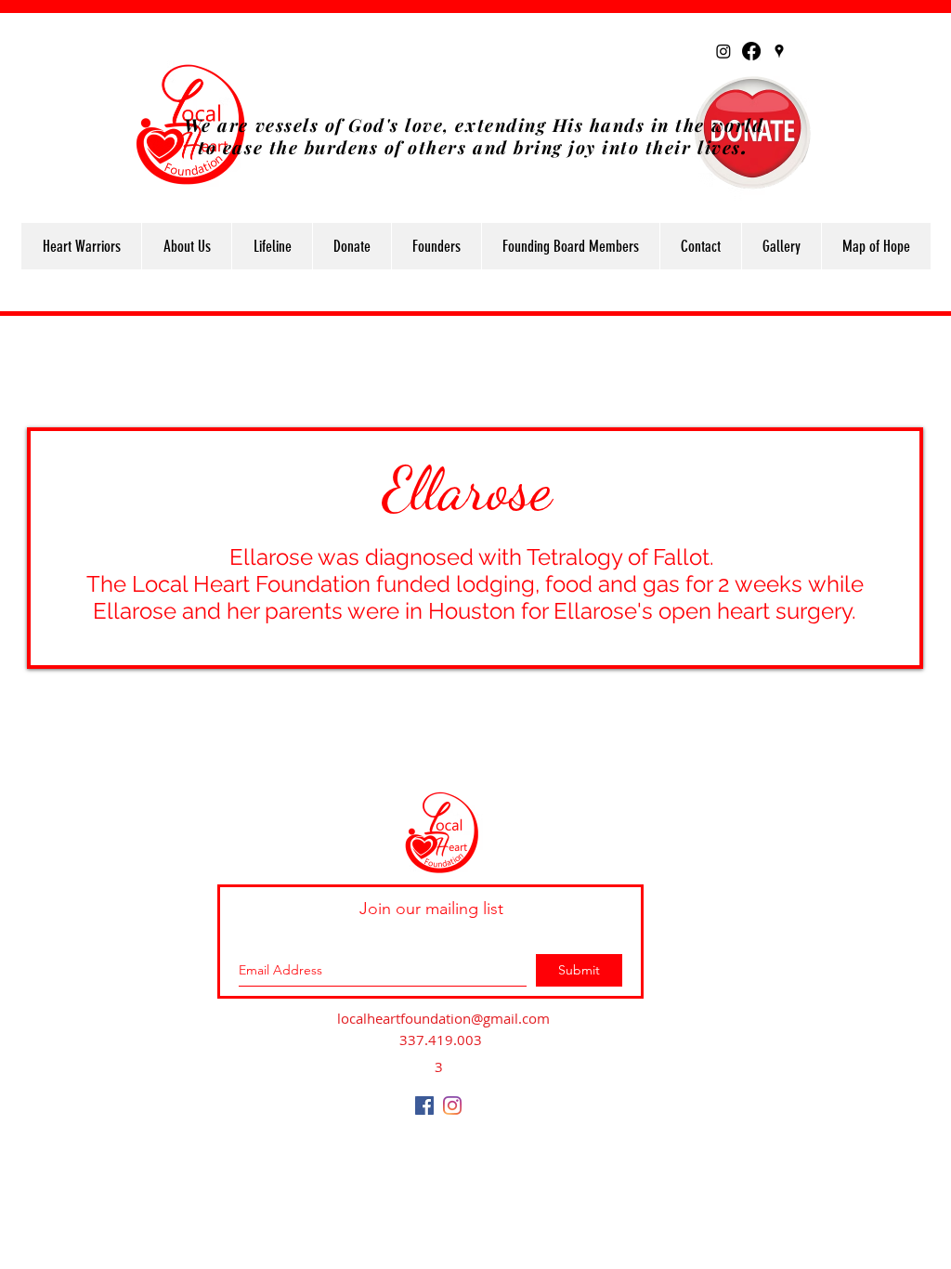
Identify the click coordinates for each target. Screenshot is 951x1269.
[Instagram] (723, 51)
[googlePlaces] (779, 51)
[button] (186, 246)
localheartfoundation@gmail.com (443, 1018)
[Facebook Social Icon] (424, 1105)
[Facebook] (751, 51)
